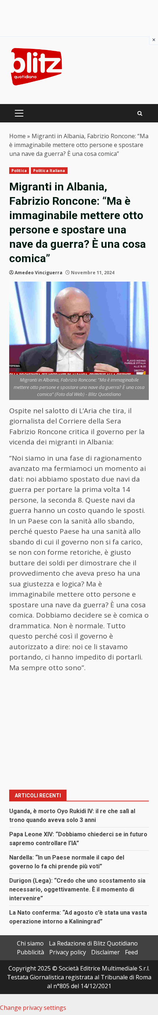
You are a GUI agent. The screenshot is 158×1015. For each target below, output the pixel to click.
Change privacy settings (33, 1008)
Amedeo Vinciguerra (38, 272)
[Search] (139, 113)
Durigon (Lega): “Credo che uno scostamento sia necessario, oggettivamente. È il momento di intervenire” (77, 889)
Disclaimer (105, 952)
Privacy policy (67, 952)
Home (17, 136)
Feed (131, 952)
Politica (19, 170)
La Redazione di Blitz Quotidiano (93, 943)
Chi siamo (30, 943)
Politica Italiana (49, 170)
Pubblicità (30, 952)
